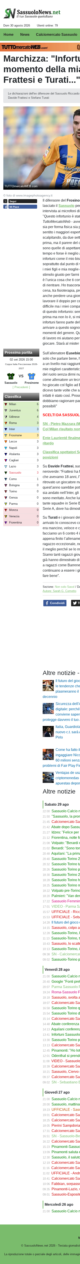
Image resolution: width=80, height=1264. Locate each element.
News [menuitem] (25, 34)
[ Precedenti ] (21, 387)
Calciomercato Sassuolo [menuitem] (56, 34)
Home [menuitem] (9, 34)
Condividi (57, 603)
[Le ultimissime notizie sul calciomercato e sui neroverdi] (31, 13)
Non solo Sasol (64, 586)
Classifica (13, 397)
